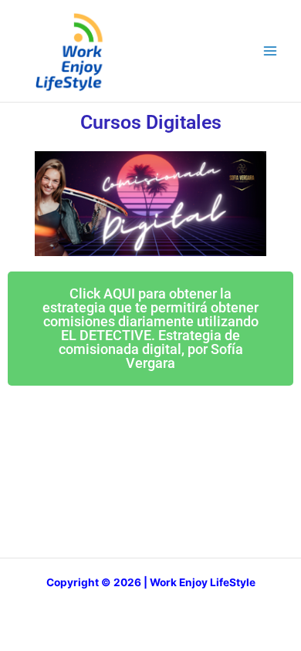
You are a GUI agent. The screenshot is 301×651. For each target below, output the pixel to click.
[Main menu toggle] (270, 51)
